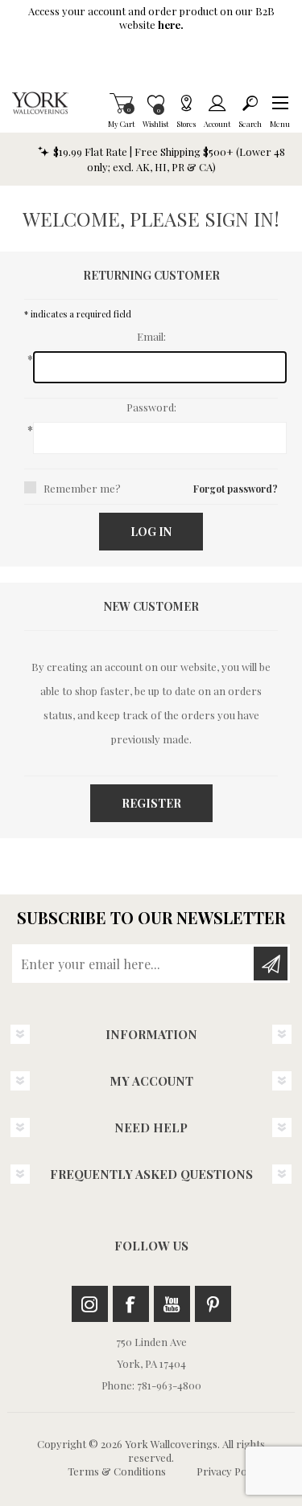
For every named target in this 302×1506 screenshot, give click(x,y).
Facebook (131, 1304)
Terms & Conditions (117, 1471)
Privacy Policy (230, 1471)
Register (151, 803)
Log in (151, 531)
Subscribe (271, 963)
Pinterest (213, 1304)
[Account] (217, 103)
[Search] (250, 103)
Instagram (90, 1304)
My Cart (121, 103)
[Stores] (186, 103)
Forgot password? (235, 488)
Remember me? (82, 488)
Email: (151, 336)
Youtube (172, 1304)
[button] (280, 103)
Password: (151, 407)
